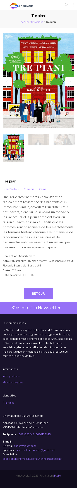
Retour (38, 293)
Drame (42, 189)
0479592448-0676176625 (34, 434)
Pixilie (57, 475)
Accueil (25, 21)
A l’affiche (9, 402)
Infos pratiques (12, 376)
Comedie (29, 189)
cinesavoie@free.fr (24, 445)
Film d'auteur (11, 189)
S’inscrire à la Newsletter (36, 307)
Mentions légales (13, 382)
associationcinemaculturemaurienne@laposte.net (32, 458)
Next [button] (69, 81)
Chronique (37, 21)
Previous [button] (7, 81)
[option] (38, 81)
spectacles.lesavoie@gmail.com (35, 450)
